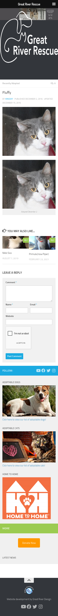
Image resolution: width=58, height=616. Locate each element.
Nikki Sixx (7, 253)
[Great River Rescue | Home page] (29, 37)
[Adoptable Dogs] (29, 415)
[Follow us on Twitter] (48, 370)
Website (10, 316)
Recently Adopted (11, 83)
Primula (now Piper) (39, 254)
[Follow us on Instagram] (54, 370)
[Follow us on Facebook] (43, 370)
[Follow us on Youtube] (38, 370)
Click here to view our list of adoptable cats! (23, 465)
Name (9, 304)
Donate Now (29, 542)
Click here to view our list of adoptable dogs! (24, 419)
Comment (11, 282)
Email (33, 304)
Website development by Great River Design (29, 599)
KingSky (9, 99)
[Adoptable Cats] (29, 461)
